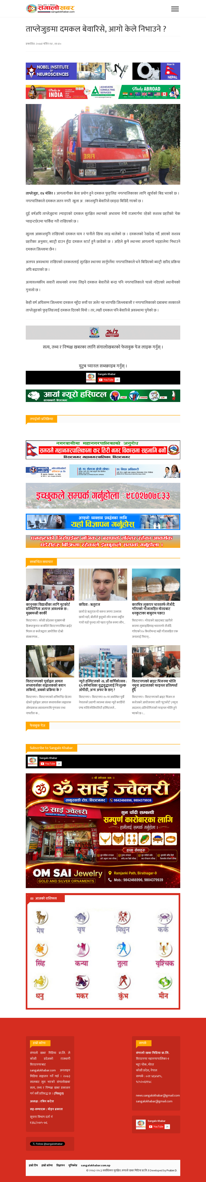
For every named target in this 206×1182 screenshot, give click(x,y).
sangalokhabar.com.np (95, 1165)
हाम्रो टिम (33, 1165)
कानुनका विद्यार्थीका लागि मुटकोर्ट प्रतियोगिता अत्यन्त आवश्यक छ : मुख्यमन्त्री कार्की (48, 609)
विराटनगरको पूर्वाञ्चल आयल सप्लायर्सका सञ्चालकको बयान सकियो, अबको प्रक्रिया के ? (46, 685)
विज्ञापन (60, 1165)
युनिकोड (72, 1165)
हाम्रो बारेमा (47, 1165)
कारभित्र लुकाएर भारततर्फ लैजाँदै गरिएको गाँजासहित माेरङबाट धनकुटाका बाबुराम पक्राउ (153, 609)
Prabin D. (172, 1170)
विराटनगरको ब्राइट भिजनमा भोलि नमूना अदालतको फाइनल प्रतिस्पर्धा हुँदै (154, 685)
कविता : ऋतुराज (89, 605)
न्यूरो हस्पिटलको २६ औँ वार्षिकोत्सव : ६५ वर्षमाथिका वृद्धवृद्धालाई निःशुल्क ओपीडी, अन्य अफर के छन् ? (103, 685)
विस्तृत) (59, 1093)
